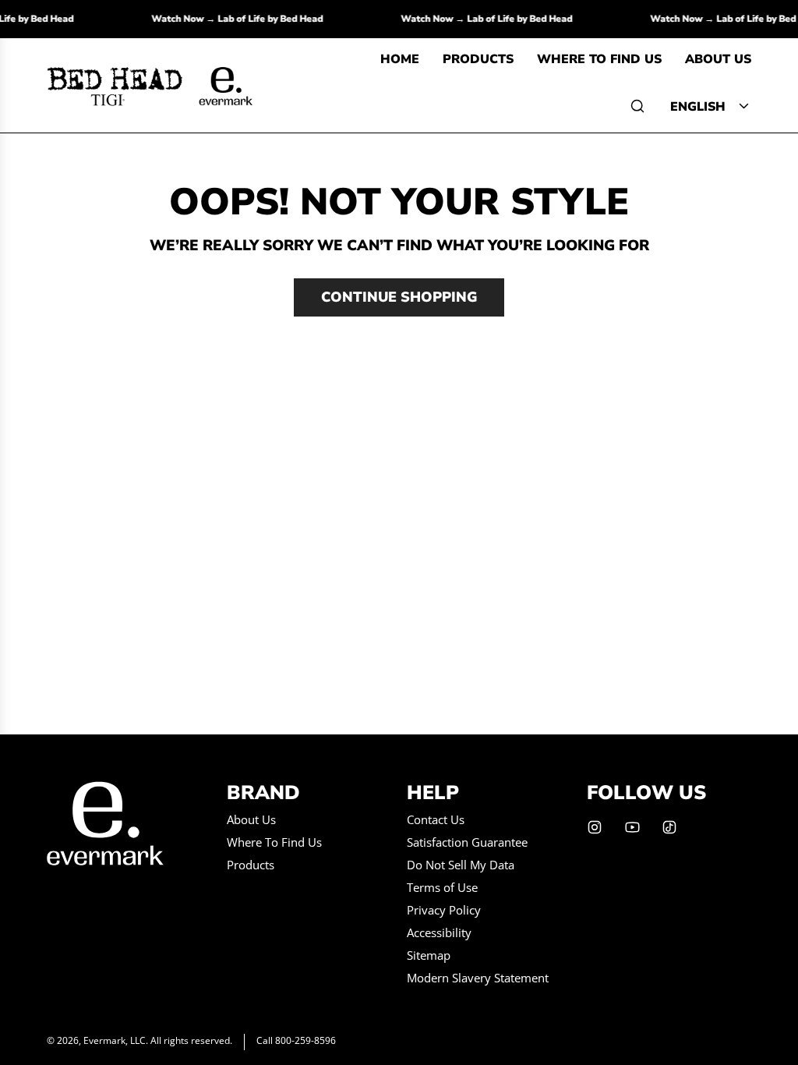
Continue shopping (399, 297)
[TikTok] (669, 827)
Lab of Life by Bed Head (275, 18)
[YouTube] (632, 827)
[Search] (637, 106)
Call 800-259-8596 (296, 1040)
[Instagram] (594, 827)
